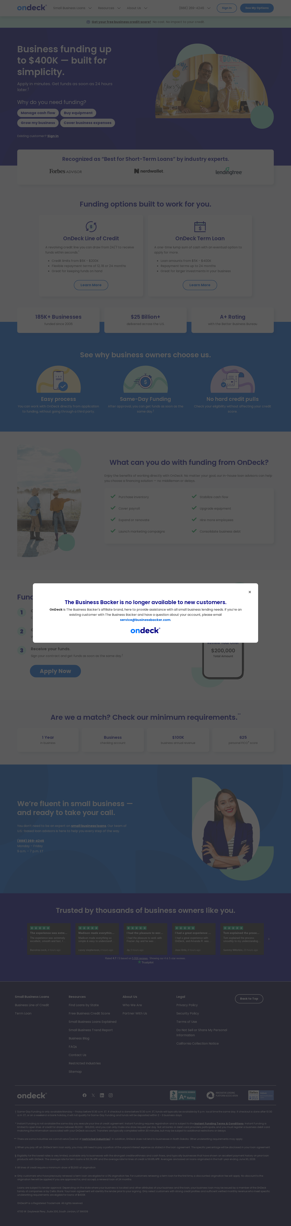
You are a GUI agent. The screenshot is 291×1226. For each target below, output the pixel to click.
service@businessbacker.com (145, 620)
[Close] (250, 592)
